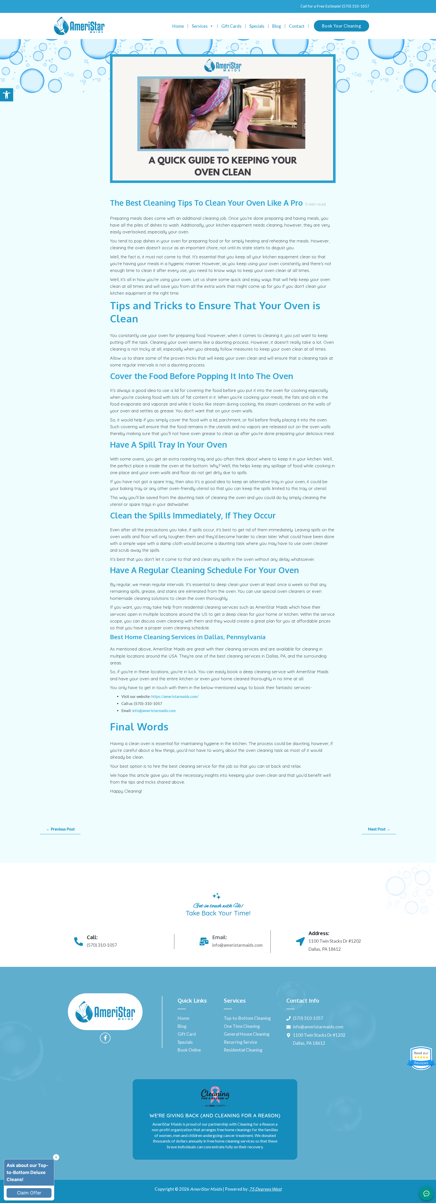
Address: (319, 933)
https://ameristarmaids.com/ (175, 696)
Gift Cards (231, 26)
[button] (6, 94)
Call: (92, 937)
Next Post (379, 828)
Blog (276, 26)
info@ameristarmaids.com (154, 710)
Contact (297, 26)
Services (200, 26)
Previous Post (60, 828)
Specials (256, 26)
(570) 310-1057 (355, 6)
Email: (219, 937)
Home (178, 26)
